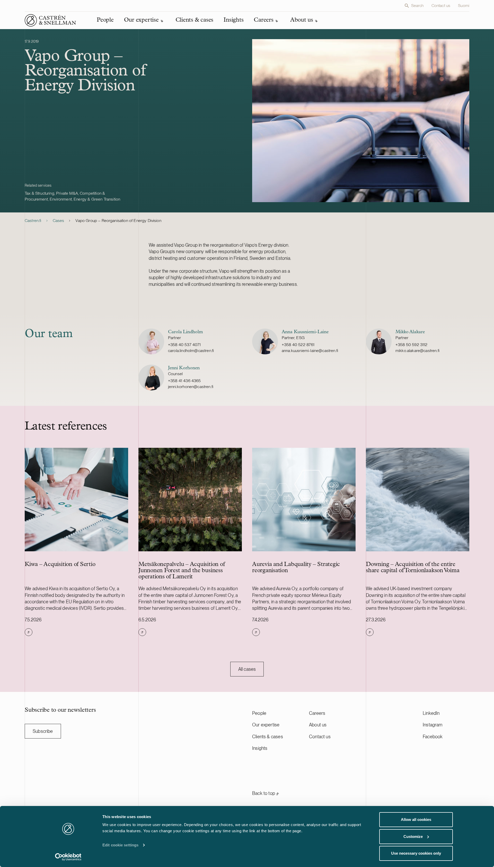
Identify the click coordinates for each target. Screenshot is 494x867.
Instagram (433, 724)
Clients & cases (267, 736)
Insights (259, 748)
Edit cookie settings (120, 845)
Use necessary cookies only (416, 853)
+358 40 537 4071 (184, 344)
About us (318, 724)
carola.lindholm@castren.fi (191, 350)
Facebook (433, 736)
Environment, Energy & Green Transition (85, 199)
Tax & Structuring (39, 193)
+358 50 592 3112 (411, 344)
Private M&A (67, 193)
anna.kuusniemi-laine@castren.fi (310, 350)
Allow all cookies (416, 819)
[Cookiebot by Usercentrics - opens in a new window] (68, 857)
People (259, 713)
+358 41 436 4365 (184, 380)
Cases (58, 220)
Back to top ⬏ (265, 793)
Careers (317, 713)
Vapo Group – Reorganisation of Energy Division (118, 220)
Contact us (441, 5)
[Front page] (50, 20)
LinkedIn (431, 713)
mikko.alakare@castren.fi (417, 350)
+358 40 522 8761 (298, 344)
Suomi (463, 5)
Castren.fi (33, 220)
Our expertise (265, 724)
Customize (413, 836)
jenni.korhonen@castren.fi (190, 386)
